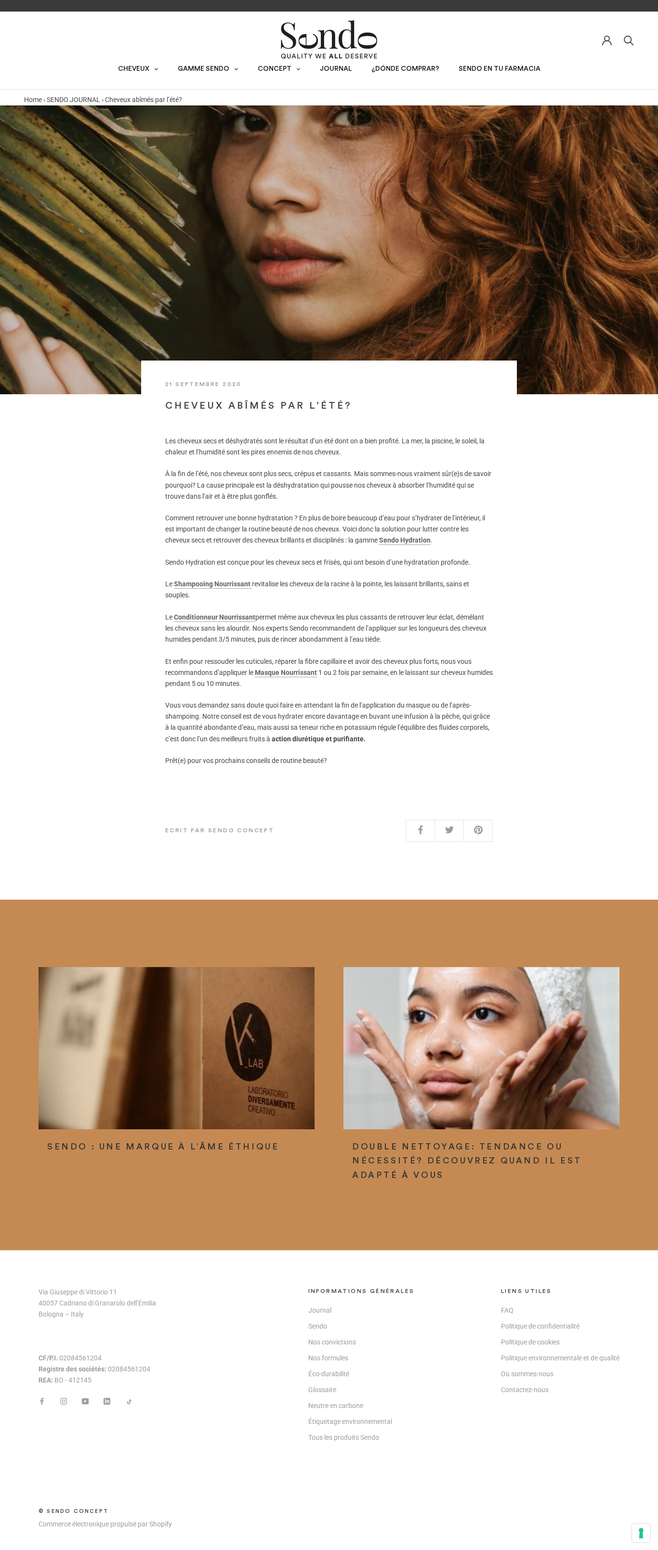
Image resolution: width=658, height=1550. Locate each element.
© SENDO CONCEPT (73, 1511)
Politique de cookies (530, 1342)
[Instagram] (63, 1401)
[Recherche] (629, 40)
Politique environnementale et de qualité (560, 1358)
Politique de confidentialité (540, 1326)
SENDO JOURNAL (73, 99)
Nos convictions (332, 1342)
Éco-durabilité (328, 1374)
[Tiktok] (128, 1401)
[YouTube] (85, 1401)
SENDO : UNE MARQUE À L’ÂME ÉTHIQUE (163, 1146)
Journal (319, 1310)
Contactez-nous (525, 1390)
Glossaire (322, 1390)
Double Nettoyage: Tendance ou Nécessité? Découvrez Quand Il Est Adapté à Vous (467, 1160)
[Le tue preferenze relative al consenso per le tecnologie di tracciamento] (641, 1533)
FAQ (507, 1310)
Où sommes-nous (527, 1374)
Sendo (317, 1326)
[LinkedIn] (107, 1401)
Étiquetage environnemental (350, 1421)
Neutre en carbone (335, 1405)
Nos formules (328, 1358)
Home (33, 99)
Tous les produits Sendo (343, 1437)
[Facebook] (42, 1401)
